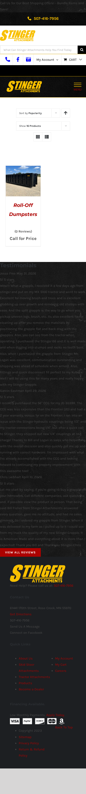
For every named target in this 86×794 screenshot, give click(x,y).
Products (25, 683)
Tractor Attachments (34, 677)
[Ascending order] (66, 113)
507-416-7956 (46, 18)
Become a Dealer (31, 689)
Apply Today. (55, 715)
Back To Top (64, 727)
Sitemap (25, 737)
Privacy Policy (29, 743)
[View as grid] (38, 137)
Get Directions (21, 614)
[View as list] (46, 137)
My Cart (61, 665)
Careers (60, 671)
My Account (64, 658)
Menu (78, 89)
